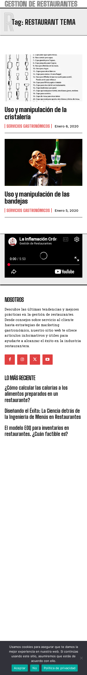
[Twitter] (35, 359)
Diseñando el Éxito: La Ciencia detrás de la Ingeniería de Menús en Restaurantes (43, 414)
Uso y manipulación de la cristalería (36, 113)
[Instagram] (22, 359)
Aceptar (20, 668)
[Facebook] (10, 359)
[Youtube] (47, 359)
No (34, 668)
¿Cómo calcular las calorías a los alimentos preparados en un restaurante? (36, 394)
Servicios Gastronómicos (28, 126)
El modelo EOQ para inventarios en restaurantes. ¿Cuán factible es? (37, 431)
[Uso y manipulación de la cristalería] (43, 77)
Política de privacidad (60, 668)
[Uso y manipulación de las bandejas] (43, 162)
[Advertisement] (43, 490)
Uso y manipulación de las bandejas (37, 197)
